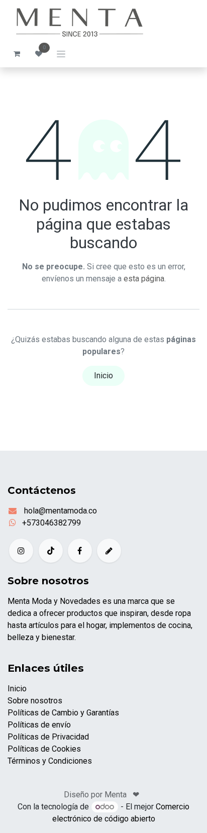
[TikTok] (51, 551)
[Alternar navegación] (61, 53)
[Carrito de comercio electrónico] (17, 54)
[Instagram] (21, 551)
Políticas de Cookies (44, 749)
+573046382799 (51, 523)
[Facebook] (80, 551)
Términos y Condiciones (50, 761)
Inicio (103, 375)
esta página (144, 278)
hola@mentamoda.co (59, 510)
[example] (109, 551)
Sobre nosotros (35, 700)
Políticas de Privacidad (48, 737)
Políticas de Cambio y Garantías (63, 712)
